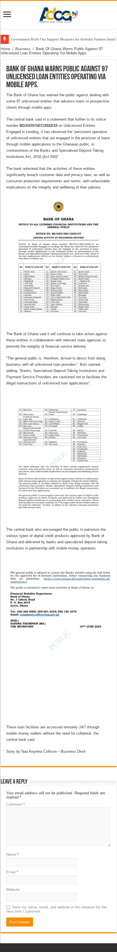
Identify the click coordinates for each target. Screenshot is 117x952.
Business (23, 49)
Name (12, 854)
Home (5, 49)
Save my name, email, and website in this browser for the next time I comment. (56, 909)
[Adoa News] (58, 14)
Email (12, 872)
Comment (15, 804)
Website (13, 889)
